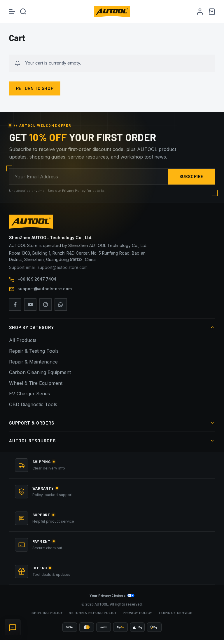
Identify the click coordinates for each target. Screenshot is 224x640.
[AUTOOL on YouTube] (30, 304)
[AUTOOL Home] (112, 222)
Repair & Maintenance (33, 362)
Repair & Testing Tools (34, 351)
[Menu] (12, 11)
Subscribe (191, 176)
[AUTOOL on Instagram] (45, 304)
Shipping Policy (47, 613)
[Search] (23, 11)
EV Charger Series (29, 393)
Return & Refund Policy (93, 613)
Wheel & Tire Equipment (35, 383)
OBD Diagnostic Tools (33, 404)
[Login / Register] (200, 11)
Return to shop (34, 88)
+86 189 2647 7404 (37, 279)
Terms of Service (175, 613)
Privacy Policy (137, 613)
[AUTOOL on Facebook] (15, 304)
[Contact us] (12, 627)
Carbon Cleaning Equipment (40, 372)
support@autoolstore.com (45, 288)
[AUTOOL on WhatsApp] (61, 304)
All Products (22, 340)
